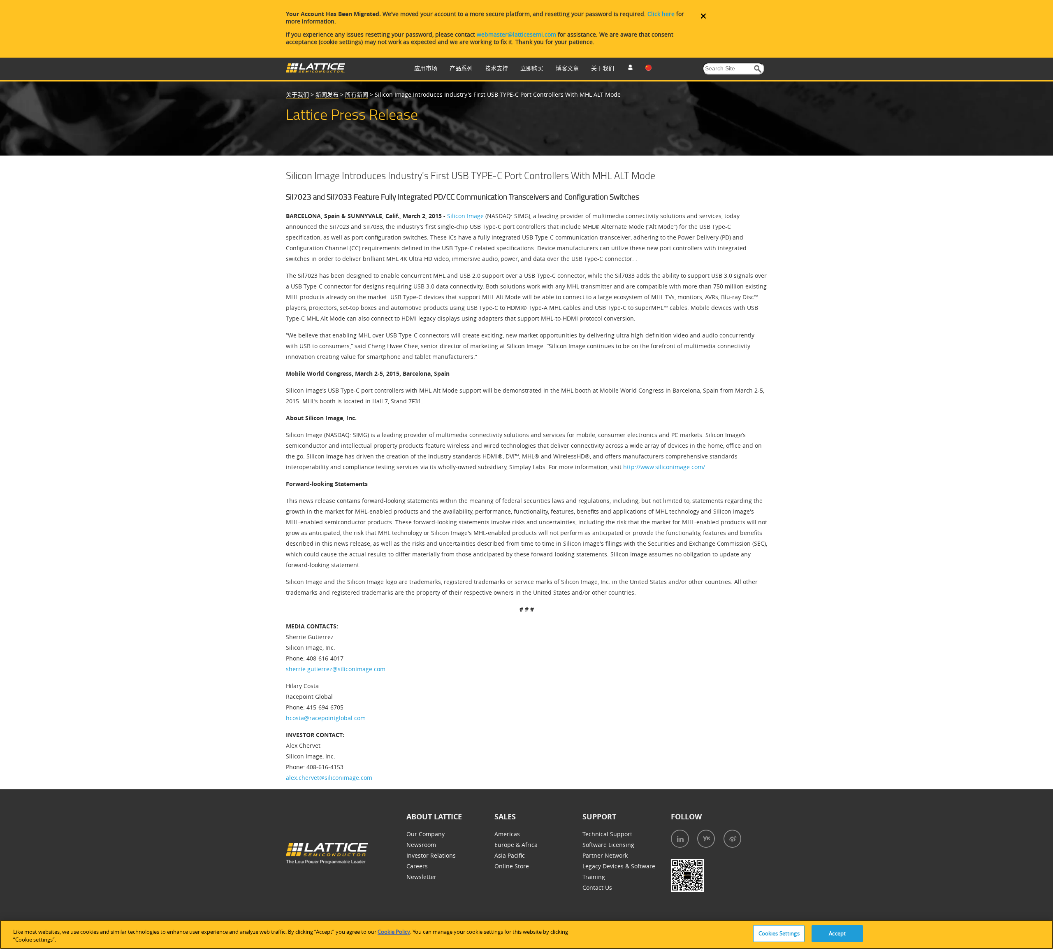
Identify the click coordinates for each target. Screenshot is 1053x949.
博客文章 (567, 68)
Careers (417, 866)
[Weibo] (732, 839)
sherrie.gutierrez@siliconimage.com (335, 669)
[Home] (315, 70)
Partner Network (605, 855)
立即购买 (531, 68)
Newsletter (421, 877)
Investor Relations (431, 855)
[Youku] (706, 839)
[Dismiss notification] (703, 16)
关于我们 (602, 68)
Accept (837, 933)
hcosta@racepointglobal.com (326, 718)
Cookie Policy (394, 931)
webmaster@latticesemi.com (516, 34)
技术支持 (496, 68)
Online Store (511, 866)
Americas (507, 834)
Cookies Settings (779, 933)
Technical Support (607, 834)
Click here (661, 14)
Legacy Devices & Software (618, 866)
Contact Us (597, 887)
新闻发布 (327, 94)
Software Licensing (608, 845)
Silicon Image (465, 216)
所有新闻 (356, 94)
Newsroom (421, 845)
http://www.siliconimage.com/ (664, 467)
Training (593, 877)
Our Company (425, 834)
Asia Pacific (509, 855)
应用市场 (425, 68)
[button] (758, 69)
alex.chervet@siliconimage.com (329, 778)
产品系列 (461, 68)
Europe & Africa (516, 845)
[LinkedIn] (680, 839)
